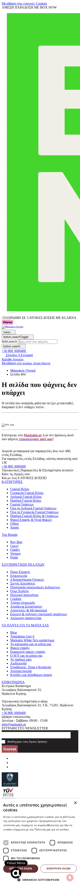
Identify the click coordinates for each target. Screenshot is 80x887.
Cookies (15, 599)
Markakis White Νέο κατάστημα (32, 640)
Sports (14, 527)
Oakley (15, 549)
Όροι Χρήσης (19, 591)
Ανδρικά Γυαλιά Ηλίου (26, 496)
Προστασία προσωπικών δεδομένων (35, 587)
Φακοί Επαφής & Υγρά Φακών (31, 520)
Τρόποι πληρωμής (22, 602)
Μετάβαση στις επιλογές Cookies (24, 3)
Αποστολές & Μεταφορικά (28, 610)
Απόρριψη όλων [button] (58, 868)
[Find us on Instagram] (12, 762)
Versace (15, 553)
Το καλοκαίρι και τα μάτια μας (30, 644)
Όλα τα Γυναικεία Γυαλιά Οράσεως (34, 512)
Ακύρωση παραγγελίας (26, 618)
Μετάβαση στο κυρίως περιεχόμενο (26, 363)
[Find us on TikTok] (12, 767)
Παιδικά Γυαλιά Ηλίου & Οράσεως (34, 516)
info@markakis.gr (14, 724)
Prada (14, 557)
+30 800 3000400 (14, 466)
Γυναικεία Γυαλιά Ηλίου (27, 493)
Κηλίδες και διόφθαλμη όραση (31, 675)
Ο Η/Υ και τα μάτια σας (26, 655)
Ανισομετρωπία (21, 671)
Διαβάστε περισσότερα (17, 834)
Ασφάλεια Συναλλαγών (26, 606)
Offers (14, 523)
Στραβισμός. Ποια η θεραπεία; (30, 667)
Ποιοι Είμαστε (20, 572)
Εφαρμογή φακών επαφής (27, 652)
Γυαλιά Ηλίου (19, 489)
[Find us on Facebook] (12, 758)
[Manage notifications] (70, 877)
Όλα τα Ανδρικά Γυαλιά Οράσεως (33, 508)
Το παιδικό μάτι (21, 659)
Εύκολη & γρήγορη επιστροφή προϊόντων (38, 614)
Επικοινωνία (18, 576)
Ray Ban (16, 542)
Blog (13, 632)
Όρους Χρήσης (38, 741)
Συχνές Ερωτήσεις (22, 583)
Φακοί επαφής (19, 648)
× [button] (75, 803)
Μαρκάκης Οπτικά (22, 370)
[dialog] (40, 842)
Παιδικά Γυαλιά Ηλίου (25, 500)
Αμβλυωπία (18, 663)
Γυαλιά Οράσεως (22, 504)
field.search (9, 341)
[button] (12, 482)
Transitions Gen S (22, 636)
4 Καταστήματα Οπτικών (27, 579)
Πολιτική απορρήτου (24, 595)
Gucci (14, 546)
